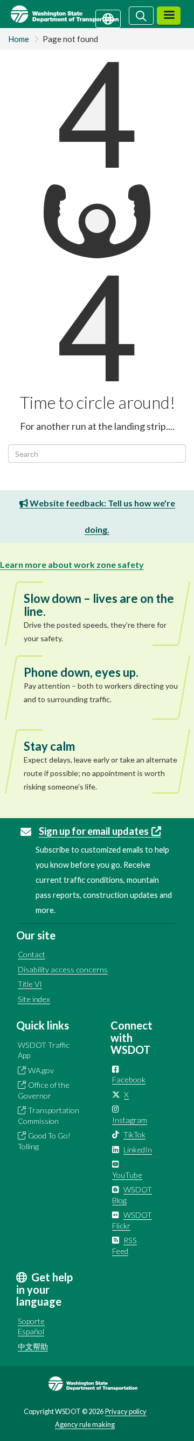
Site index (34, 999)
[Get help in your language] (108, 18)
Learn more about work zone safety (72, 564)
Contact (31, 954)
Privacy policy (126, 1411)
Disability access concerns (63, 969)
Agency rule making (85, 1424)
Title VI (30, 984)
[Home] (77, 14)
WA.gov (41, 1070)
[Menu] (169, 15)
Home (18, 39)
